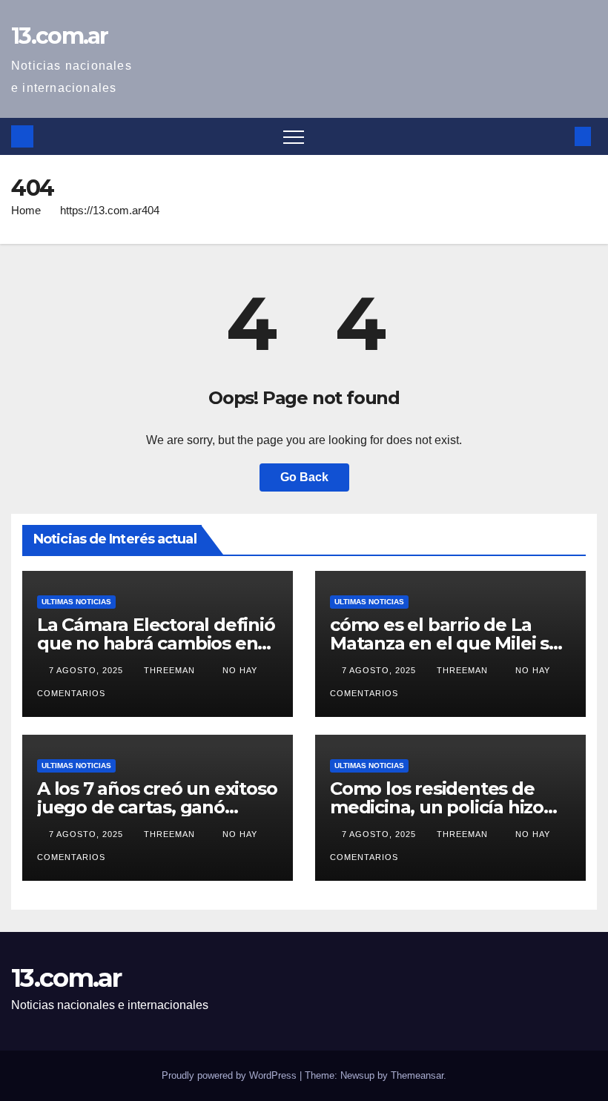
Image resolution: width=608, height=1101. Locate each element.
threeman (171, 670)
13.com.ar (59, 36)
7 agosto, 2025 (87, 670)
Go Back (304, 477)
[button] (558, 136)
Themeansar (417, 1075)
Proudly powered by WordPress (231, 1075)
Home (26, 210)
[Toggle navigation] (294, 136)
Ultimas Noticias (76, 602)
